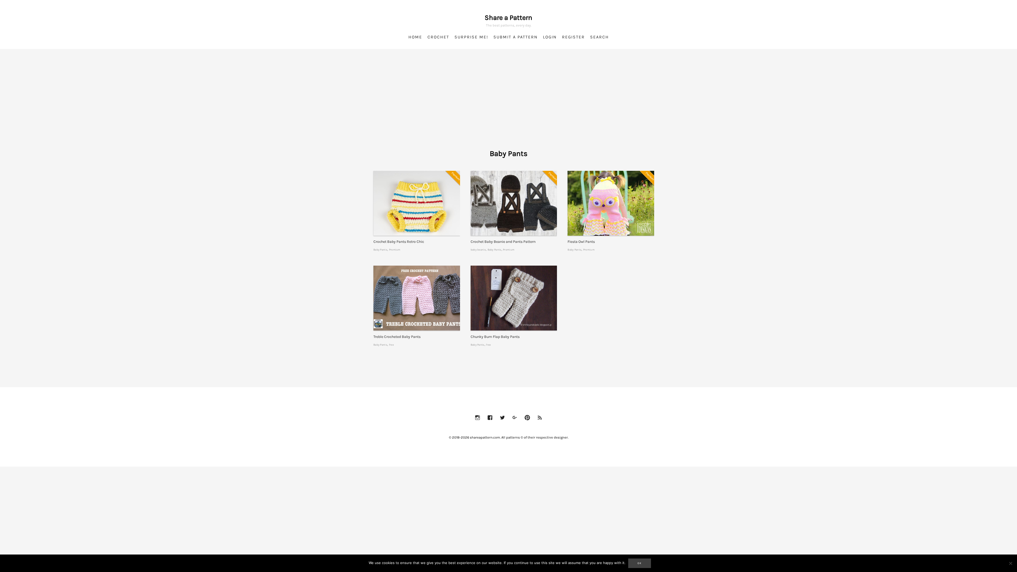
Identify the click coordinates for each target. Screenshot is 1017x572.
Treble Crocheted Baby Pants (397, 336)
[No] (1010, 563)
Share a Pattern (508, 18)
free (391, 344)
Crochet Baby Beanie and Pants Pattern (503, 241)
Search (599, 36)
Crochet (438, 36)
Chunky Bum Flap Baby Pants (495, 336)
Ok (639, 563)
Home (415, 36)
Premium (394, 249)
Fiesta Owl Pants (581, 241)
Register (573, 36)
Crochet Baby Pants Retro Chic (398, 241)
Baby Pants (380, 249)
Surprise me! (471, 36)
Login (550, 36)
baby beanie (478, 249)
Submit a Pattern (515, 36)
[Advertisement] (508, 106)
